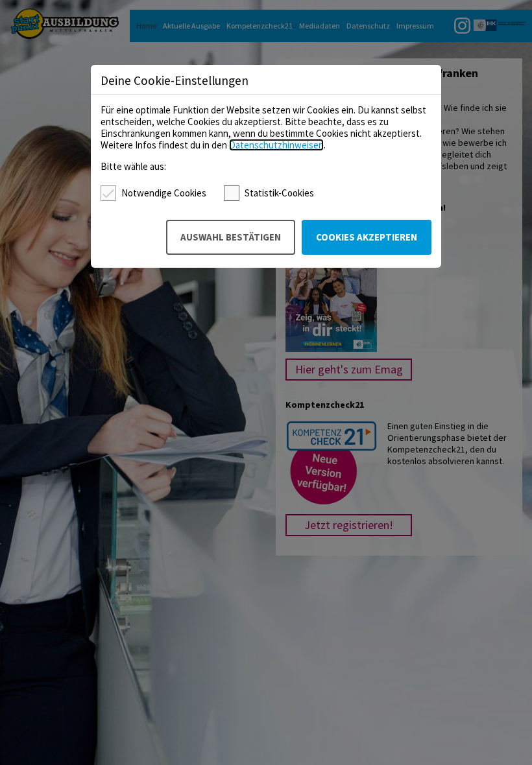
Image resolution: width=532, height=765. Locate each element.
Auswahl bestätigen (230, 237)
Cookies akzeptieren (366, 237)
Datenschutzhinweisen (276, 145)
